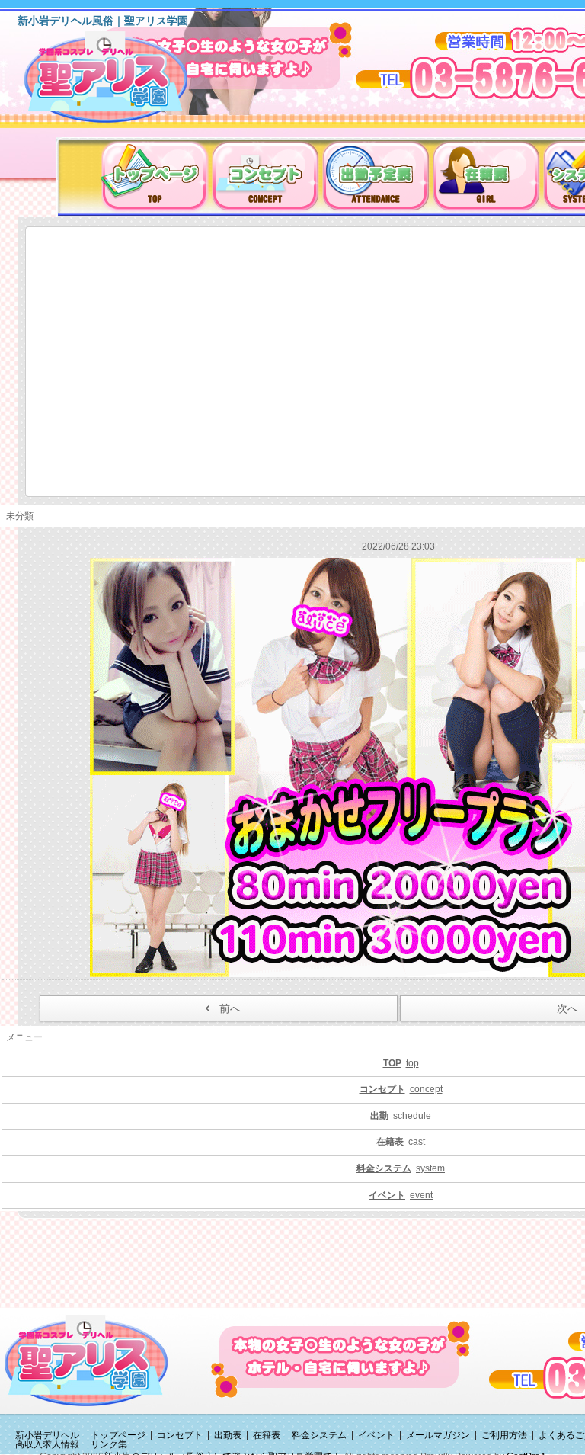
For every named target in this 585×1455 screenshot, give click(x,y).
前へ (230, 1008)
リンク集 (109, 1444)
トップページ (118, 1435)
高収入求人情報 (47, 1444)
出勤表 (227, 1435)
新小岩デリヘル (47, 1435)
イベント (376, 1435)
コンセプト (180, 1435)
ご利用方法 (504, 1435)
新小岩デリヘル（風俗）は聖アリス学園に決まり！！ (125, 82)
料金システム (319, 1435)
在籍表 (266, 1435)
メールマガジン (438, 1435)
